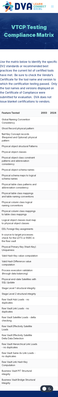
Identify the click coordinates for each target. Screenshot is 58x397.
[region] (29, 248)
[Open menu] (52, 6)
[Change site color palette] (46, 388)
